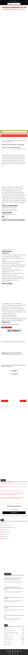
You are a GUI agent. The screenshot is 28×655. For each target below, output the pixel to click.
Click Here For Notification (17, 320)
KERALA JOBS (5, 529)
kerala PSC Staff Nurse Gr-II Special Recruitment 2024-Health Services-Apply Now (13, 366)
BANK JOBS (4, 523)
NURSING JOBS (8, 140)
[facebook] (10, 1)
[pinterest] (15, 1)
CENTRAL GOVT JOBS (6, 525)
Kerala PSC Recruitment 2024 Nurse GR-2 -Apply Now (13, 341)
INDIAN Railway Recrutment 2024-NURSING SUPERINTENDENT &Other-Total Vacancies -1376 (11, 353)
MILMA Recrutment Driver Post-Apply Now (10, 490)
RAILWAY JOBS (5, 538)
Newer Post (4, 401)
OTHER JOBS (5, 536)
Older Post (23, 401)
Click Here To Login (13, 317)
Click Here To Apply (11, 315)
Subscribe (14, 512)
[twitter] (13, 1)
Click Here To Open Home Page (19, 318)
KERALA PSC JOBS (6, 532)
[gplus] (15, 653)
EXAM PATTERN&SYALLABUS (8, 527)
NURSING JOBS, (12, 151)
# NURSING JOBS (8, 327)
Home (3, 140)
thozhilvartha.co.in (14, 7)
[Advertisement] (14, 70)
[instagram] (18, 1)
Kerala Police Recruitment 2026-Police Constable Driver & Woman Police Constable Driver (13, 588)
